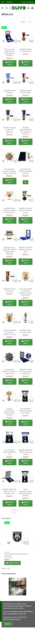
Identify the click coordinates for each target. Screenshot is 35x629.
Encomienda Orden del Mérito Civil (9, 452)
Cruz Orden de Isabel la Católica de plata (25, 171)
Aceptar (8, 624)
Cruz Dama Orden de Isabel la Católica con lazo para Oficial (25, 292)
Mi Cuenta (9, 2)
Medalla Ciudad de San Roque (26, 92)
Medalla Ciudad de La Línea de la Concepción (25, 372)
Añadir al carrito (10, 63)
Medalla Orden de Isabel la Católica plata (25, 250)
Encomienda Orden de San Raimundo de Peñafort (9, 52)
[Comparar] (11, 44)
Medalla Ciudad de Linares (9, 290)
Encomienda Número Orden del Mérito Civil (9, 372)
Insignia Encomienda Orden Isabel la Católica (9, 412)
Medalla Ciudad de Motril (9, 92)
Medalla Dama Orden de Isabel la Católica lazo (9, 210)
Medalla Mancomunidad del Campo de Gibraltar (26, 131)
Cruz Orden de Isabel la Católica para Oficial (25, 411)
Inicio (3, 2)
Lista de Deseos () (28, 2)
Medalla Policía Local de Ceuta (25, 331)
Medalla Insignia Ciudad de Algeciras (9, 130)
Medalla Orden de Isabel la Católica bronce (25, 210)
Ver (25, 182)
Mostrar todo (7, 568)
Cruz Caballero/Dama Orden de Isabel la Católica (25, 492)
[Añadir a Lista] (8, 44)
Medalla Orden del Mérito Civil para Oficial (25, 452)
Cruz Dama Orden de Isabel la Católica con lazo (9, 332)
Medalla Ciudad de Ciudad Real (26, 50)
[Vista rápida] (9, 48)
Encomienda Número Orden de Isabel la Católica (9, 171)
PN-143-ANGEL (8, 558)
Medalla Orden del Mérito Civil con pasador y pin (9, 491)
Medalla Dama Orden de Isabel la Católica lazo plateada (9, 251)
